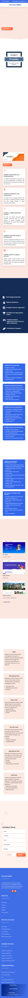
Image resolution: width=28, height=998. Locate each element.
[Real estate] (14, 587)
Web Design (4, 926)
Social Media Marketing (7, 979)
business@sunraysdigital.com (19, 1)
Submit (20, 855)
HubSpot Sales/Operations (8, 960)
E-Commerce (4, 931)
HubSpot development (6, 950)
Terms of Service (13, 988)
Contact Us (7, 164)
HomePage (4, 902)
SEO (2, 977)
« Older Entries (6, 602)
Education (6, 575)
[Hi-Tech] (14, 547)
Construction (6, 598)
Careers (3, 907)
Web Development (5, 929)
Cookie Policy (11, 992)
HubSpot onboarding (6, 955)
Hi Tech (5, 557)
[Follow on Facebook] (13, 891)
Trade (8, 557)
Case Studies (4, 912)
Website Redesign (5, 934)
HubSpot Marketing (6, 953)
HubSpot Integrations (6, 958)
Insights (3, 910)
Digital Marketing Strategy (8, 972)
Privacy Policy (13, 985)
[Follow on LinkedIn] (15, 891)
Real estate (7, 595)
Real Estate (13, 598)
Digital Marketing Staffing (7, 982)
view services (6, 28)
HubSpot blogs (9, 612)
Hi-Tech (5, 554)
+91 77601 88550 (5, 1)
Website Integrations (6, 936)
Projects (3, 905)
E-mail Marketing (5, 974)
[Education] (14, 567)
